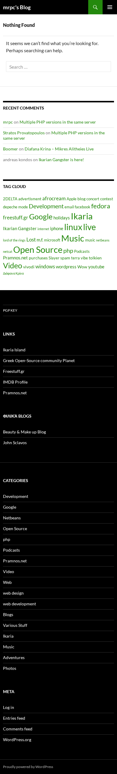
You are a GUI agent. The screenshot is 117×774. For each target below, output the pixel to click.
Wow (82, 266)
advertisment (29, 199)
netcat (7, 251)
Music (72, 238)
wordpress (66, 266)
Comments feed (17, 728)
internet (43, 229)
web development (19, 603)
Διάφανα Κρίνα (13, 273)
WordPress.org (17, 739)
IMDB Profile (15, 381)
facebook (82, 207)
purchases (38, 257)
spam (65, 257)
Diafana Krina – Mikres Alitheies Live (59, 148)
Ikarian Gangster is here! (61, 159)
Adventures (14, 657)
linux (73, 227)
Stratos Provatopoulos (24, 132)
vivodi (28, 266)
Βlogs (8, 614)
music (90, 240)
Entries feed (14, 718)
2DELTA (10, 199)
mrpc (8, 121)
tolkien (95, 257)
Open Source (37, 249)
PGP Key (10, 310)
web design (13, 592)
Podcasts (82, 251)
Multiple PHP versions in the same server (58, 121)
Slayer (54, 258)
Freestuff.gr (14, 371)
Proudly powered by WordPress (28, 766)
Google (40, 216)
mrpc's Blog (17, 7)
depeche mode (15, 207)
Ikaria (82, 216)
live (89, 227)
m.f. (40, 239)
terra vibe (79, 258)
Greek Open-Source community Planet (39, 360)
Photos (9, 668)
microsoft (52, 240)
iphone (56, 228)
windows (45, 267)
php (68, 250)
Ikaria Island (14, 349)
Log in (8, 707)
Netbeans (12, 517)
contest (106, 199)
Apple (71, 199)
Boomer (10, 148)
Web (7, 582)
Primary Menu (110, 7)
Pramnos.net (15, 257)
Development (46, 206)
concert (92, 199)
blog (81, 198)
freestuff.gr (15, 218)
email (69, 207)
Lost (31, 240)
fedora (100, 206)
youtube (96, 266)
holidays (61, 217)
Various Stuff (15, 625)
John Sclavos (15, 442)
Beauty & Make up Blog (24, 431)
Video (12, 265)
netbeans (103, 240)
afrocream (54, 198)
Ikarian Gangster (20, 228)
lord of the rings (14, 240)
